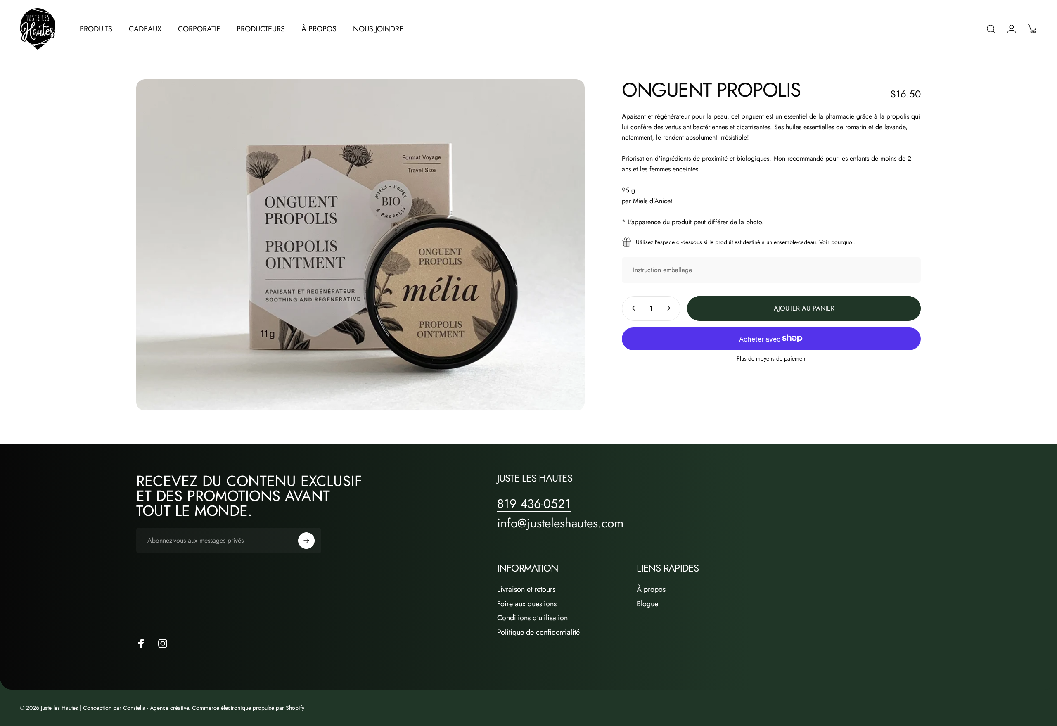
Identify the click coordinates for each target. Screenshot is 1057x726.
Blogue (647, 604)
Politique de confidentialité (538, 632)
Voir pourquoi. (837, 241)
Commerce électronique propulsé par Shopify (248, 708)
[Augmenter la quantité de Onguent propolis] (670, 308)
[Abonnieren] (306, 540)
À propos (651, 589)
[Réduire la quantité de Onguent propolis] (631, 308)
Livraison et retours (526, 589)
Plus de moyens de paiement (771, 358)
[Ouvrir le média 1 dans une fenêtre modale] (360, 245)
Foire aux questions (527, 604)
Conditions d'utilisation (532, 618)
